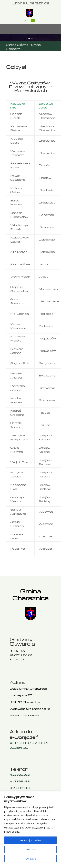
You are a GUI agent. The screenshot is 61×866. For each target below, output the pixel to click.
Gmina (36, 44)
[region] (30, 828)
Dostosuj (30, 849)
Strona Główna (17, 44)
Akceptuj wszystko (30, 840)
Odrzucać (30, 858)
